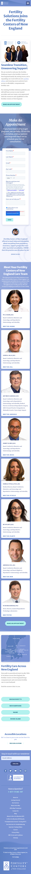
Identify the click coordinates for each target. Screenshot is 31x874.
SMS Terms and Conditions (15, 835)
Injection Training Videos (15, 827)
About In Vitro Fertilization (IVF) (15, 816)
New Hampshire (15, 706)
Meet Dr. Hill (8, 367)
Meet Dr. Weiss (8, 455)
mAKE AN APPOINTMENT (11, 104)
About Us (15, 797)
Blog (15, 813)
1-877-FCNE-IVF (15, 792)
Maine (15, 712)
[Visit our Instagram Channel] (25, 770)
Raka (17, 857)
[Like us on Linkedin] (20, 770)
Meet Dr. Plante (9, 536)
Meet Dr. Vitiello (9, 495)
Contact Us (15, 811)
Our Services (15, 803)
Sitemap (15, 837)
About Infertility (15, 805)
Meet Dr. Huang (9, 326)
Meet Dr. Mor (8, 577)
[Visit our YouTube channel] (15, 770)
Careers (15, 829)
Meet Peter (7, 615)
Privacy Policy (15, 832)
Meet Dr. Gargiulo (10, 414)
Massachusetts (15, 699)
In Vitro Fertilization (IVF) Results (16, 819)
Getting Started (15, 800)
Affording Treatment (15, 808)
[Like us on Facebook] (5, 770)
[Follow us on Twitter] (10, 770)
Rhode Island (15, 719)
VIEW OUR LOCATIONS (15, 743)
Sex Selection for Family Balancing (15, 824)
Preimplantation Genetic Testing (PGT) (15, 821)
